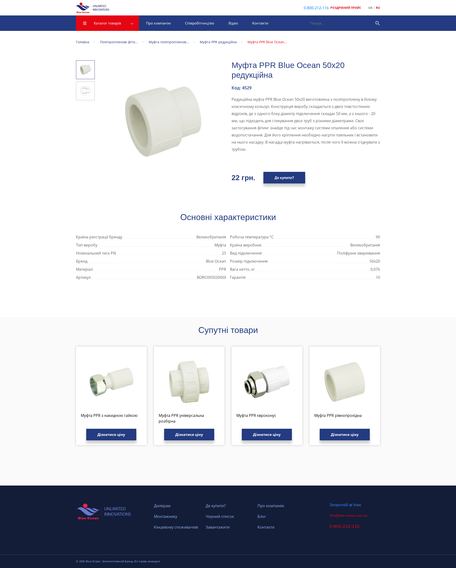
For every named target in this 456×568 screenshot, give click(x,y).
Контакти (260, 23)
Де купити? (284, 178)
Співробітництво (199, 23)
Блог (261, 516)
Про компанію (158, 23)
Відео (233, 23)
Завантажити (218, 527)
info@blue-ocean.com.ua (348, 515)
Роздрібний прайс (345, 8)
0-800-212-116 (316, 7)
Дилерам (162, 505)
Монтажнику (165, 516)
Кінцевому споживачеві (176, 527)
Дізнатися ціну (111, 434)
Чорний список (220, 516)
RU (378, 8)
